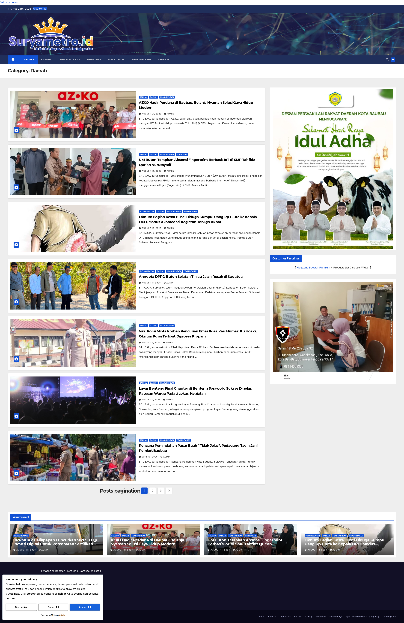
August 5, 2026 (151, 342)
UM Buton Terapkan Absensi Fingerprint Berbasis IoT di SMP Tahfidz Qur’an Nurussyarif (245, 544)
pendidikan (182, 154)
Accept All (85, 607)
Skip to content (9, 2)
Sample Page (335, 616)
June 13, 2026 (150, 457)
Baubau (143, 97)
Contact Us (285, 616)
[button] (387, 59)
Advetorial (116, 59)
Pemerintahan (70, 59)
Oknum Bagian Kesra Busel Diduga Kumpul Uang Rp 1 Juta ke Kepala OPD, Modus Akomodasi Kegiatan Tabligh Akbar (345, 544)
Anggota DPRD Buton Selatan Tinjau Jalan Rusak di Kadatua (190, 276)
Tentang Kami (141, 59)
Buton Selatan (147, 211)
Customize (21, 607)
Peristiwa (94, 59)
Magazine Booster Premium (313, 267)
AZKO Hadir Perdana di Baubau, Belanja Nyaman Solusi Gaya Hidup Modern (147, 542)
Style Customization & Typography (362, 616)
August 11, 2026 (151, 283)
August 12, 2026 (152, 228)
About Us (271, 616)
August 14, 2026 (152, 171)
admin (170, 114)
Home (261, 616)
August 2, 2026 (151, 399)
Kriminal (47, 59)
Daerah (27, 59)
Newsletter (321, 616)
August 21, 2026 (152, 114)
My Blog (308, 616)
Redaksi (163, 59)
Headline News (167, 97)
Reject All (53, 607)
